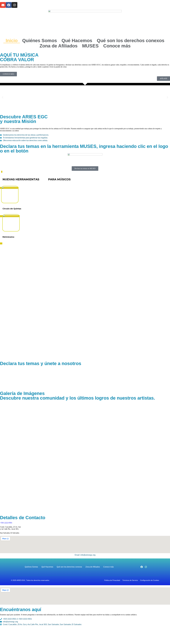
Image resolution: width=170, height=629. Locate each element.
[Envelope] (3, 5)
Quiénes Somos (39, 40)
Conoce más (117, 45)
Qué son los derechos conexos (130, 40)
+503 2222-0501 (6, 523)
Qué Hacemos (77, 40)
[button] (2, 97)
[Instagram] (14, 5)
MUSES (90, 45)
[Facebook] (9, 5)
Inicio (12, 40)
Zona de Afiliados (58, 45)
